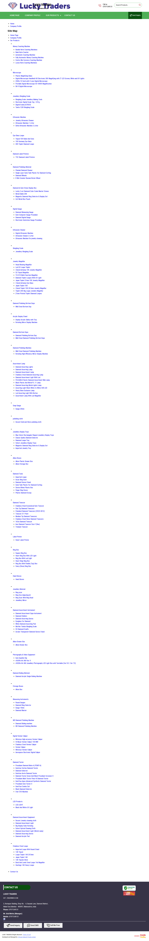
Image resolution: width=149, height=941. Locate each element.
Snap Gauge (17, 406)
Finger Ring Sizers (21, 490)
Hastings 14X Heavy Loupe (24, 865)
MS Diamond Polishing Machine (23, 720)
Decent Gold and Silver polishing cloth (28, 422)
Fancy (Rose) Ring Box (23, 566)
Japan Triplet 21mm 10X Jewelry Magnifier (30, 280)
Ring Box (16, 550)
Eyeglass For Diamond (22, 621)
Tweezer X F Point (21, 514)
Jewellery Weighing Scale (21, 96)
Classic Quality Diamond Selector (26, 438)
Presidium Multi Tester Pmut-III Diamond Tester (31, 779)
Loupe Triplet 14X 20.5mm (24, 855)
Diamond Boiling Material (21, 673)
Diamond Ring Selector (23, 705)
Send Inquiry (136, 15)
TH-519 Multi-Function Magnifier (26, 275)
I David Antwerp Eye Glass (24, 283)
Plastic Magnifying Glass (23, 76)
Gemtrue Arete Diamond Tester (26, 773)
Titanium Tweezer (21, 527)
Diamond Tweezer (19, 503)
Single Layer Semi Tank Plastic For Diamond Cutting (33, 173)
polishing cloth (18, 419)
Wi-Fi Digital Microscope (23, 86)
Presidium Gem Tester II (23, 784)
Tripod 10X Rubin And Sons (24, 139)
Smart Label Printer (22, 540)
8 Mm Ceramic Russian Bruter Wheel (27, 178)
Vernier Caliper (20, 747)
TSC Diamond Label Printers (25, 157)
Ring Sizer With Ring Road (24, 598)
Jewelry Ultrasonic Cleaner (24, 120)
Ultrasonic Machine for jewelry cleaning (28, 238)
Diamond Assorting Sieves (24, 619)
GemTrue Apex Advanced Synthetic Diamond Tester (33, 781)
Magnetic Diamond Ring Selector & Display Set (31, 196)
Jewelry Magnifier (19, 261)
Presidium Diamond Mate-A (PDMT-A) (28, 765)
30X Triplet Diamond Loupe (24, 144)
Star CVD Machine (21, 792)
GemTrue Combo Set (22, 786)
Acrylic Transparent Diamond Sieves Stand (30, 632)
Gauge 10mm (19, 708)
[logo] (39, 10)
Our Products (52, 15)
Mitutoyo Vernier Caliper (23, 750)
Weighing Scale (18, 248)
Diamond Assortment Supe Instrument (28, 613)
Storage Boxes (18, 686)
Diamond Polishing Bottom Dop (26, 335)
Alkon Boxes (17, 458)
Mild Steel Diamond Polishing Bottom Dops (30, 338)
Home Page (14, 15)
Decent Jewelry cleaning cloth (25, 821)
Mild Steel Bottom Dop (23, 307)
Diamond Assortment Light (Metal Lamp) (29, 831)
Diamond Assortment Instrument (24, 610)
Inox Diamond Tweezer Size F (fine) (27, 524)
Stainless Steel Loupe (20, 846)
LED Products (17, 802)
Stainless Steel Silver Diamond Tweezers (29, 519)
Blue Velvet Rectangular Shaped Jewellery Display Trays (34, 435)
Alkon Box (18, 689)
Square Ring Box (21, 553)
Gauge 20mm (19, 409)
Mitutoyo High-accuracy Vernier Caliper (28, 739)
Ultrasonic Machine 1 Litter (24, 123)
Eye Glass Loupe (18, 135)
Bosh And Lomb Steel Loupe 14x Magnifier (30, 862)
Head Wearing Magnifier (23, 265)
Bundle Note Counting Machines (26, 50)
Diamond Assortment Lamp (24, 372)
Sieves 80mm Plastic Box (24, 488)
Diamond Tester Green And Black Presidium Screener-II (34, 776)
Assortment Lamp (19, 364)
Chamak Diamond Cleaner (24, 170)
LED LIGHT (19, 805)
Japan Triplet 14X (21, 857)
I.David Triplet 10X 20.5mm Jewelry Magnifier (30, 288)
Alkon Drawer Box (19, 642)
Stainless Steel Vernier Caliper (25, 744)
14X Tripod (19, 852)
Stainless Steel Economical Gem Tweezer (29, 506)
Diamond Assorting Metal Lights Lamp (28, 385)
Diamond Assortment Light (24, 823)
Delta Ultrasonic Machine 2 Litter (26, 126)
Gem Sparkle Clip (21, 658)
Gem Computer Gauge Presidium (26, 215)
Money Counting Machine (21, 46)
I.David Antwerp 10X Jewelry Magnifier (28, 270)
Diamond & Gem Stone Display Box (24, 188)
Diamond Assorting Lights (24, 367)
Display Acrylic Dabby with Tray (26, 320)
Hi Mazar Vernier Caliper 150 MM (26, 742)
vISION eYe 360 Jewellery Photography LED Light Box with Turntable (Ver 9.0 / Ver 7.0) (45, 663)
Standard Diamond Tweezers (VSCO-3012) (30, 511)
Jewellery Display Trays (21, 432)
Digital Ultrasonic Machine (24, 233)
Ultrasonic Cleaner (19, 230)
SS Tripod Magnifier (22, 272)
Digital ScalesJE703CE (23, 105)
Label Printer (17, 537)
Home (12, 24)
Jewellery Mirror (21, 600)
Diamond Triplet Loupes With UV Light (28, 278)
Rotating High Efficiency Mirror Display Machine (31, 354)
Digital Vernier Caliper (20, 736)
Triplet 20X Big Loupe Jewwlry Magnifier (29, 291)
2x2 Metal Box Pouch (22, 199)
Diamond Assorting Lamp (23, 370)
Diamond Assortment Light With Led (27, 377)
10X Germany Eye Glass (23, 141)
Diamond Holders (21, 616)
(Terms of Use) (27, 934)
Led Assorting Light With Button (26, 393)
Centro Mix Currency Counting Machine (28, 60)
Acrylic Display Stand (20, 316)
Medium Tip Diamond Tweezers (26, 516)
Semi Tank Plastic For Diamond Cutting (28, 485)
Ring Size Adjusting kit (23, 595)
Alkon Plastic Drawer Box (24, 461)
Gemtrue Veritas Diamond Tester (26, 768)
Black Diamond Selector (23, 789)
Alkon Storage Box (21, 464)
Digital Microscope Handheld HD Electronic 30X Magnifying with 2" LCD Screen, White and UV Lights (49, 78)
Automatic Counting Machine (25, 55)
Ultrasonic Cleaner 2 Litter (24, 236)
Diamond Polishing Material (22, 167)
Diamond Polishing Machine (22, 348)
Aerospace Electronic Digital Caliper (27, 752)
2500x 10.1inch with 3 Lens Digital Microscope (31, 81)
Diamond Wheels (21, 175)
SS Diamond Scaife (22, 629)
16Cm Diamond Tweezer (23, 522)
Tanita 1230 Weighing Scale (24, 107)
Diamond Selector (21, 771)
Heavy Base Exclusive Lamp (24, 390)
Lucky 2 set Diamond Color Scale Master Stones (32, 191)
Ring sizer (18, 592)
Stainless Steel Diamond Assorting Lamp (29, 375)
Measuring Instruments (20, 699)
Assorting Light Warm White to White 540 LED (31, 388)
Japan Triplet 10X (21, 286)
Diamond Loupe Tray (22, 440)
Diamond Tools (18, 474)
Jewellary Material (19, 589)
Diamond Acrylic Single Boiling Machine (28, 676)
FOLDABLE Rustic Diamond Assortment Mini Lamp (32, 380)
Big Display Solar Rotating (24, 826)
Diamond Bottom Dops (20, 332)
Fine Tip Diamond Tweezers (24, 508)
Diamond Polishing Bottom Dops (24, 303)
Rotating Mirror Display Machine (26, 322)
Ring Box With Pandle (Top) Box (26, 564)
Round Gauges (20, 703)
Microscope (17, 73)
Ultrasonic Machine (19, 117)
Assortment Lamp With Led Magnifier (28, 396)
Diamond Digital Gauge (23, 217)
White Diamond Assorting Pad (25, 624)
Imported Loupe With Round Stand (27, 849)
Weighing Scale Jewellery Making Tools (28, 99)
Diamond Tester (18, 762)
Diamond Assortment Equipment (24, 817)
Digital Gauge (17, 209)
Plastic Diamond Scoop (23, 493)
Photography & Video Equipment (24, 655)
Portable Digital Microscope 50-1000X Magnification (33, 84)
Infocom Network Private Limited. (27, 937)
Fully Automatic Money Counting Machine (29, 57)
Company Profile (32, 15)
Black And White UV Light (24, 807)
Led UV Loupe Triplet (22, 267)
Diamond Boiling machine (23, 723)
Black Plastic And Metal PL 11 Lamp (28, 383)
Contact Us (69, 15)
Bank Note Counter (22, 52)
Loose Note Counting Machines (26, 63)
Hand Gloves (17, 576)
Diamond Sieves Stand (23, 482)
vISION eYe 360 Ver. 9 (23, 661)
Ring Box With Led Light (23, 558)
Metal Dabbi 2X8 (21, 194)
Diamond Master (21, 710)
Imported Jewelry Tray (23, 448)
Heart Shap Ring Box (22, 561)
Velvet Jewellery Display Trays (25, 443)
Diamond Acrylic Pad (22, 836)
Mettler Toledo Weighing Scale (26, 626)
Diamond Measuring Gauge (24, 212)
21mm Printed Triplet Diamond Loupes (28, 293)
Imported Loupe (21, 477)
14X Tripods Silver (21, 860)
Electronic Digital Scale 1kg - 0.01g (27, 102)
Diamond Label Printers (21, 154)
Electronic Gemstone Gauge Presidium (28, 220)
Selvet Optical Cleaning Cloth (25, 828)
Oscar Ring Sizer (21, 480)
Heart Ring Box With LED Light (25, 556)
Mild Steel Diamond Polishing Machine (28, 351)
